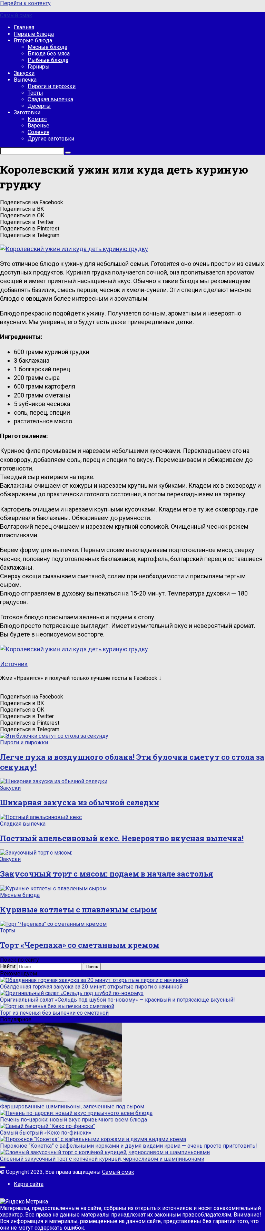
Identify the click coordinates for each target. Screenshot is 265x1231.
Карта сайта (28, 1184)
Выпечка (25, 79)
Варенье (38, 125)
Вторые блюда (33, 40)
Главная (24, 27)
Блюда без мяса (49, 53)
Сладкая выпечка (50, 99)
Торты (35, 93)
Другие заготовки (51, 138)
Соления (38, 132)
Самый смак (16, 15)
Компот (37, 119)
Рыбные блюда (48, 60)
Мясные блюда (47, 47)
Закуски (24, 73)
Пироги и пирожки (52, 86)
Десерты (39, 106)
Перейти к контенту (25, 3)
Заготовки (27, 112)
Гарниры (39, 66)
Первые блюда (34, 34)
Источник (14, 664)
